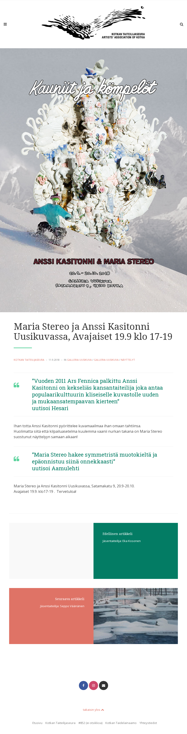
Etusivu (37, 723)
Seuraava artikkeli (69, 599)
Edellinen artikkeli (117, 534)
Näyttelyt (128, 359)
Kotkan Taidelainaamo (121, 723)
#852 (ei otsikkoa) (90, 723)
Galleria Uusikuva (79, 359)
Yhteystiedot (148, 723)
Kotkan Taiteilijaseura (29, 359)
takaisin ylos (92, 710)
